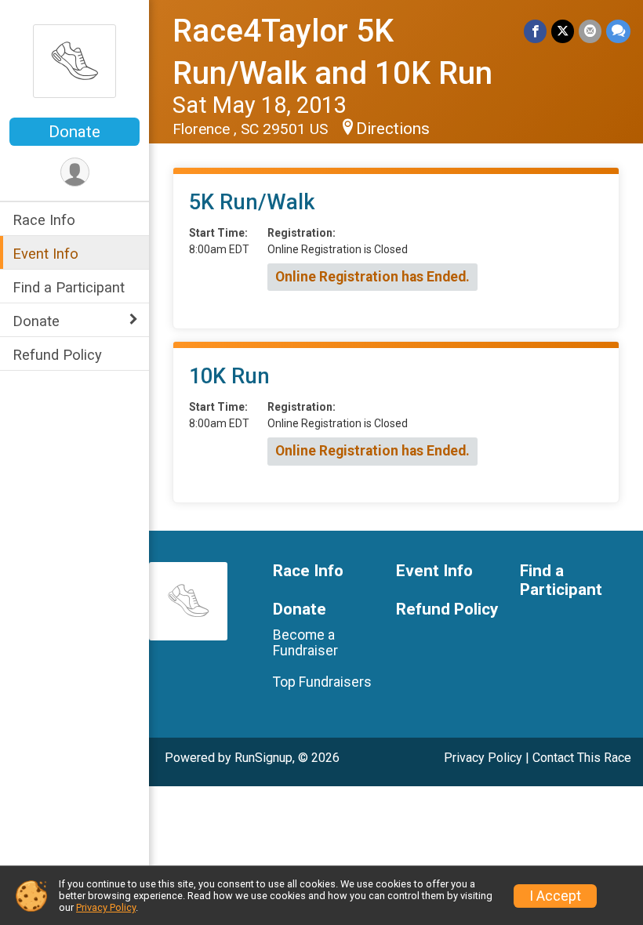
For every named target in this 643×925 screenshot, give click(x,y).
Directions (393, 128)
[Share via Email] (590, 31)
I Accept (555, 896)
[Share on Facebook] (535, 31)
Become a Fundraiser (305, 642)
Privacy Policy (483, 757)
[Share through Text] (618, 31)
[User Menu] (74, 172)
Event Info (45, 253)
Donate (74, 131)
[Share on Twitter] (562, 31)
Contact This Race (581, 757)
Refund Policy (57, 354)
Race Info (44, 220)
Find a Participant (69, 287)
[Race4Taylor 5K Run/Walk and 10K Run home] (74, 60)
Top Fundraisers (322, 682)
